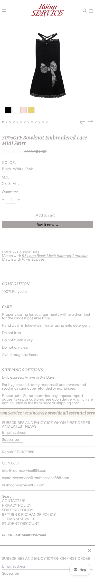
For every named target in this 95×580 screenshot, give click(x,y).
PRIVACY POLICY (16, 505)
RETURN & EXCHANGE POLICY (29, 514)
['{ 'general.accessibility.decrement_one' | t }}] (3, 200)
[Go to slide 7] (25, 122)
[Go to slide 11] (39, 122)
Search (8, 496)
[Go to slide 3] (10, 122)
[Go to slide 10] (36, 122)
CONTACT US (13, 500)
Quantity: (10, 192)
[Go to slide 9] (32, 122)
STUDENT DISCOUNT (20, 523)
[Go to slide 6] (21, 122)
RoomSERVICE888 (18, 452)
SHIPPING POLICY (17, 510)
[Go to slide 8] (28, 122)
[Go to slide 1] (3, 122)
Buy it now (45, 224)
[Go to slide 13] (47, 122)
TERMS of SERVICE (19, 519)
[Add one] (19, 200)
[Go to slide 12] (43, 122)
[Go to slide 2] (7, 122)
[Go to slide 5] (18, 122)
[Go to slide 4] (14, 122)
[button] (84, 10)
